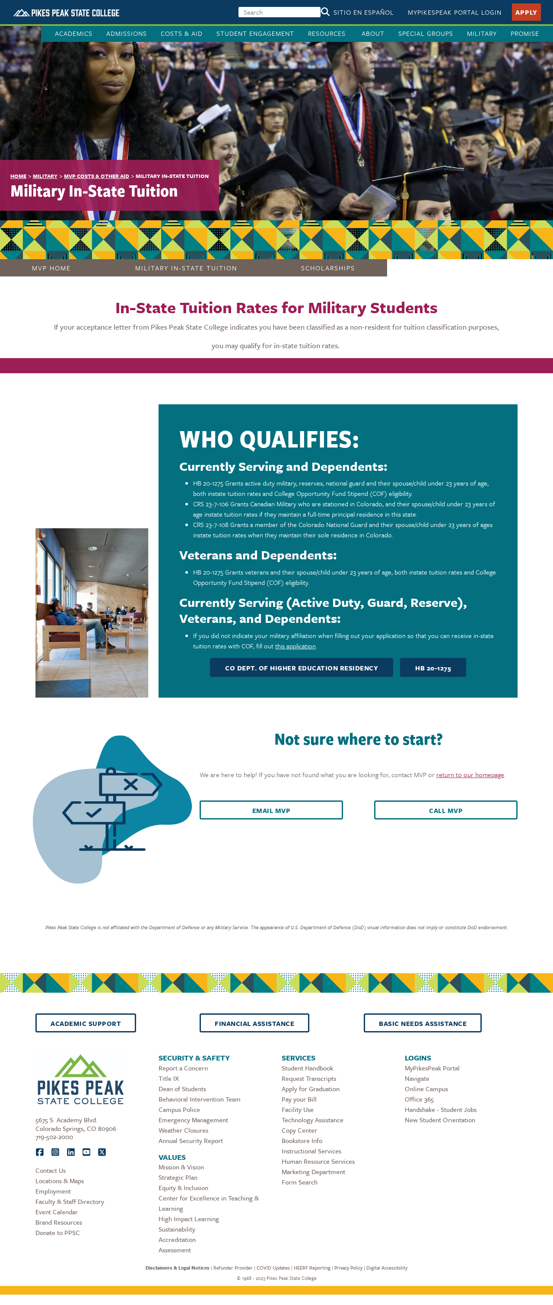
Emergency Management (193, 1119)
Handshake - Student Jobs (441, 1109)
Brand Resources (58, 1222)
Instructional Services (311, 1151)
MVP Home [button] (51, 268)
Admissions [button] (126, 33)
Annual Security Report (191, 1140)
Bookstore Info (302, 1140)
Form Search (300, 1182)
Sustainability (177, 1229)
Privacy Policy (348, 1267)
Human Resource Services (318, 1161)
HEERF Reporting (312, 1267)
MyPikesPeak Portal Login (455, 12)
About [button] (373, 33)
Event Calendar (56, 1211)
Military (482, 33)
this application (295, 646)
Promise (525, 33)
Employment (53, 1191)
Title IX (169, 1078)
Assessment (175, 1249)
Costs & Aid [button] (182, 33)
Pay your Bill (299, 1099)
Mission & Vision (181, 1167)
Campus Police (179, 1109)
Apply (526, 12)
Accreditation (177, 1239)
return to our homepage (470, 774)
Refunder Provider (233, 1267)
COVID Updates (273, 1267)
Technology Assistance (312, 1119)
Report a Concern (183, 1068)
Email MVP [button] (271, 810)
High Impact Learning (189, 1218)
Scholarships (328, 268)
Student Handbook (307, 1068)
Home (18, 176)
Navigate (417, 1078)
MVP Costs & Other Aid (96, 176)
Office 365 (419, 1099)
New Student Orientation (440, 1119)
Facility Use (298, 1109)
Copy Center (299, 1130)
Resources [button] (328, 33)
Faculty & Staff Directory (69, 1201)
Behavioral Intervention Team (200, 1099)
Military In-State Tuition (186, 268)
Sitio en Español (364, 12)
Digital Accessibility (386, 1267)
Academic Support (86, 1023)
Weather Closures (183, 1130)
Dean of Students (182, 1088)
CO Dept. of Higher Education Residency (301, 668)
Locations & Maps (59, 1180)
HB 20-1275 (433, 668)
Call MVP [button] (446, 810)
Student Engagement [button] (255, 33)
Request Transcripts (309, 1078)
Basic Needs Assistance (423, 1023)
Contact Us (50, 1170)
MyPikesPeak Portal (432, 1068)
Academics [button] (73, 33)
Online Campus (426, 1088)
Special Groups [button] (425, 33)
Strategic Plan (178, 1177)
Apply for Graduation (311, 1088)
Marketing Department (313, 1171)
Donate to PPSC (57, 1232)
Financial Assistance (254, 1023)
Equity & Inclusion (183, 1187)
